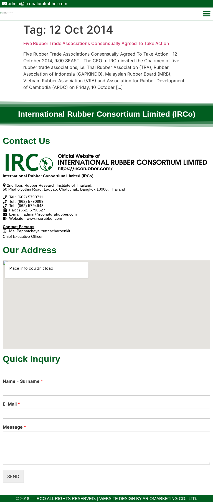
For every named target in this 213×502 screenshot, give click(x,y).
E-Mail (11, 404)
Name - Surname (23, 381)
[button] (207, 14)
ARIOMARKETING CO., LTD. (170, 498)
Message (14, 427)
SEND (13, 476)
